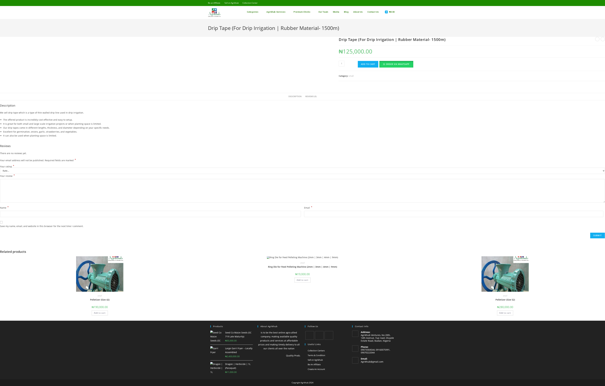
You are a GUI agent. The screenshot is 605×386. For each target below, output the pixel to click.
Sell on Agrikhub (232, 3)
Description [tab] (295, 96)
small (351, 75)
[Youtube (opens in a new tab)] (385, 3)
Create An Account (316, 369)
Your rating (7, 166)
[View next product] (603, 39)
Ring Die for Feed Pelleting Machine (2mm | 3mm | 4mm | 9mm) (302, 266)
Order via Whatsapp (397, 64)
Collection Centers (316, 350)
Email (308, 207)
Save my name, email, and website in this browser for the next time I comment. (42, 226)
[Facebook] (309, 335)
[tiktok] (329, 335)
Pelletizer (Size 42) (99, 299)
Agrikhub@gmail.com (372, 361)
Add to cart (368, 64)
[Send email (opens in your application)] (389, 3)
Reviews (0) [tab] (311, 96)
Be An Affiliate (314, 364)
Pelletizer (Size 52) (505, 299)
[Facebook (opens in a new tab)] (381, 3)
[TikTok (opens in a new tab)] (392, 3)
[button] (396, 63)
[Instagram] (319, 335)
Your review (7, 175)
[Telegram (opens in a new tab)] (395, 3)
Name (4, 207)
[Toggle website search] (397, 12)
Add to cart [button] (100, 313)
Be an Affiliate (214, 3)
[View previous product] (597, 39)
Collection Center (250, 3)
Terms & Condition (316, 355)
